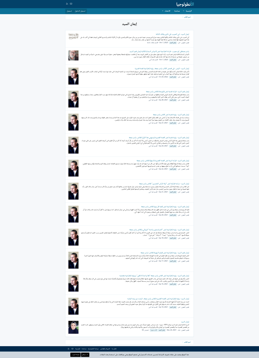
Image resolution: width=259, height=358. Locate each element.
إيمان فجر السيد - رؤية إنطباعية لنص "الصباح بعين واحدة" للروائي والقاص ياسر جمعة (159, 229)
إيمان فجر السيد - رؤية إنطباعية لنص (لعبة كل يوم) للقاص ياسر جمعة (165, 206)
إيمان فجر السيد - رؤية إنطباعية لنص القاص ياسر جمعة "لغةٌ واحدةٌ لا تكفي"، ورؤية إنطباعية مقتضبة (154, 275)
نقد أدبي (151, 59)
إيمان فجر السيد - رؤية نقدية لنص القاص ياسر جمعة (171, 114)
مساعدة (177, 11)
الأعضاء (167, 11)
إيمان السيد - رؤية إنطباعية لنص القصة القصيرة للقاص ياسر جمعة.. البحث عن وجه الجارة (158, 298)
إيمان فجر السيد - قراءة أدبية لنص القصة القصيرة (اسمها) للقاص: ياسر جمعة (163, 160)
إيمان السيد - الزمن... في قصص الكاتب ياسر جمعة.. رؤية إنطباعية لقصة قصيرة (162, 68)
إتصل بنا (114, 348)
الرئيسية (189, 11)
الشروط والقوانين (105, 348)
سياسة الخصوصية (93, 348)
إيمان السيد (185, 322)
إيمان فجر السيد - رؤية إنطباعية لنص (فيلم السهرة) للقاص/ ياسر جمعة (165, 252)
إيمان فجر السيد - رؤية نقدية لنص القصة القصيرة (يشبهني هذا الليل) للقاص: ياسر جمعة (159, 137)
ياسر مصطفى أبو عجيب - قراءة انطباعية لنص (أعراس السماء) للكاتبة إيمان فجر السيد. (159, 51)
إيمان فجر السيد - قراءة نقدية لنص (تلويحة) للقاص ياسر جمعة (167, 91)
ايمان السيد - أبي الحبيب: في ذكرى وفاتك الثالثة (172, 34)
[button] (183, 11)
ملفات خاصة (150, 42)
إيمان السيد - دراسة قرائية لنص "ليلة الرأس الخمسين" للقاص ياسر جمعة (164, 183)
